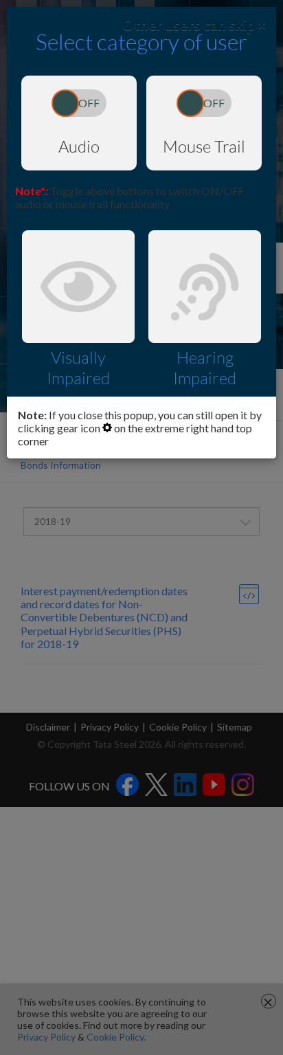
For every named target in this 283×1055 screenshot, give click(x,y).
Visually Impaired (78, 367)
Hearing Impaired (204, 367)
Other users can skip (194, 24)
